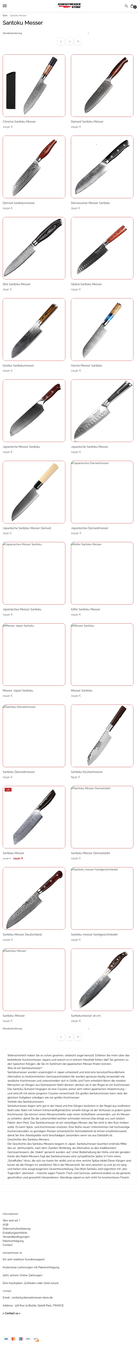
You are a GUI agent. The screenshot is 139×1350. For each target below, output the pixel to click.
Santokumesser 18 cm (86, 1015)
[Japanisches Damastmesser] (102, 492)
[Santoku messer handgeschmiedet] (102, 898)
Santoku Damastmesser (19, 772)
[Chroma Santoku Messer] (34, 85)
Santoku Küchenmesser (87, 772)
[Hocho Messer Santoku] (102, 329)
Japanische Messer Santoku (21, 446)
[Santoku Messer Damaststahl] (102, 817)
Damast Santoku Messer (87, 121)
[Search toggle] (126, 6)
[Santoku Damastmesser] (34, 736)
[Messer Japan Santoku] (34, 654)
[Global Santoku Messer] (102, 248)
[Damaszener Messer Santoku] (102, 167)
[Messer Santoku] (102, 654)
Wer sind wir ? (11, 1220)
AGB (5, 1224)
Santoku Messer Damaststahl (90, 853)
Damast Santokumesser (19, 203)
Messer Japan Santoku (18, 690)
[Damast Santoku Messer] (102, 85)
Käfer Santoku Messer (85, 609)
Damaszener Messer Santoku (90, 203)
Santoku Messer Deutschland (22, 934)
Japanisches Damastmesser (89, 528)
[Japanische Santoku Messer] (102, 410)
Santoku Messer (13, 853)
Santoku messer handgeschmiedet (94, 934)
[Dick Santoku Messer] (34, 248)
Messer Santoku (81, 690)
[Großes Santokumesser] (34, 329)
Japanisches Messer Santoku (22, 609)
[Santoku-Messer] (34, 980)
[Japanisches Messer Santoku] (34, 573)
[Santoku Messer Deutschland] (34, 898)
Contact (7, 1245)
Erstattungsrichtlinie (15, 1232)
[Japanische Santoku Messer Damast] (34, 492)
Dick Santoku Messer (17, 284)
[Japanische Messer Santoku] (34, 410)
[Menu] (8, 6)
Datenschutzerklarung (16, 1228)
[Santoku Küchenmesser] (102, 736)
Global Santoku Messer (86, 284)
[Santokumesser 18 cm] (102, 980)
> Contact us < (11, 1313)
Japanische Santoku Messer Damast (27, 528)
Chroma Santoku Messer (19, 121)
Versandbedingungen (16, 1236)
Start (5, 15)
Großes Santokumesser (18, 365)
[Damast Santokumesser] (34, 167)
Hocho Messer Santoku (86, 365)
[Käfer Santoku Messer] (102, 573)
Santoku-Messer (14, 1015)
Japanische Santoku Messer (89, 446)
